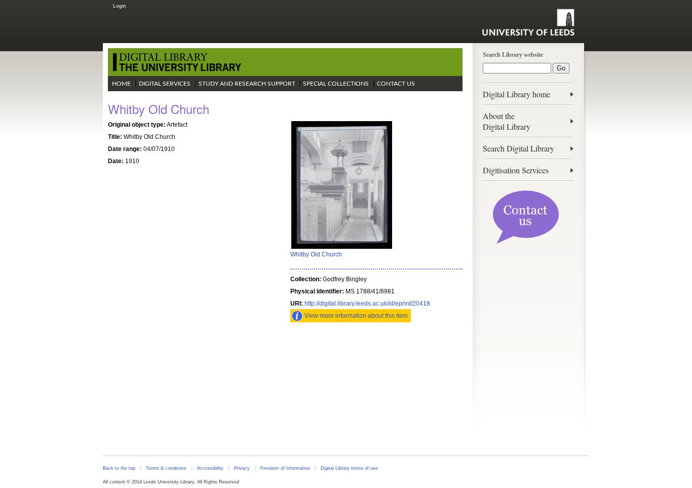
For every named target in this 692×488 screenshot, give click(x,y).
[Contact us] (526, 241)
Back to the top (119, 468)
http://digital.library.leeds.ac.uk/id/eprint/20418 (367, 303)
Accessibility (210, 468)
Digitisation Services (516, 170)
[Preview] (341, 247)
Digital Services (164, 84)
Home (121, 84)
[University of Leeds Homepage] (528, 22)
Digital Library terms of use (349, 468)
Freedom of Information (285, 468)
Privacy (242, 468)
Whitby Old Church (316, 254)
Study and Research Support (247, 84)
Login (119, 6)
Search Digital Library (518, 148)
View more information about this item (356, 315)
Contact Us (396, 84)
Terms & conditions (166, 468)
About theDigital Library (506, 121)
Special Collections (336, 84)
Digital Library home (516, 94)
